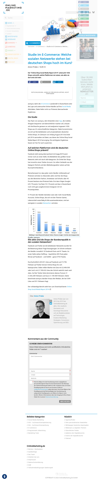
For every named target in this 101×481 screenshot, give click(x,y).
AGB (29, 465)
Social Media (66, 106)
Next (94, 48)
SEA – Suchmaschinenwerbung (38, 425)
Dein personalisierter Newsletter (76, 422)
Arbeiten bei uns (33, 457)
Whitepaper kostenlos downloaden (77, 425)
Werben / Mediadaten (35, 449)
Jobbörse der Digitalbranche (75, 433)
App (60, 121)
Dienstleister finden (72, 430)
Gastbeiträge (32, 452)
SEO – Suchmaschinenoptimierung (39, 422)
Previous (79, 48)
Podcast (68, 438)
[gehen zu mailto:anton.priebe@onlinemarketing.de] (51, 301)
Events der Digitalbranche (74, 436)
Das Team (31, 454)
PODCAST (11, 62)
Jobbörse (11, 47)
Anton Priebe (39, 296)
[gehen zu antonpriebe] (51, 303)
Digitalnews (10, 26)
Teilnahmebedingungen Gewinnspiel (40, 468)
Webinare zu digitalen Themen (76, 428)
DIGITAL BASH (13, 58)
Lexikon (9, 34)
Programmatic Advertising (37, 430)
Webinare (12, 39)
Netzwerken (47, 203)
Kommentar (33, 353)
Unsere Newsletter (13, 31)
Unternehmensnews (13, 28)
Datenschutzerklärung (52, 397)
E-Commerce (40, 46)
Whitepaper (12, 36)
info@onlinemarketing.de (41, 389)
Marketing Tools (33, 433)
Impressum (32, 460)
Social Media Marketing (36, 420)
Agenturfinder (70, 420)
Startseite (31, 46)
